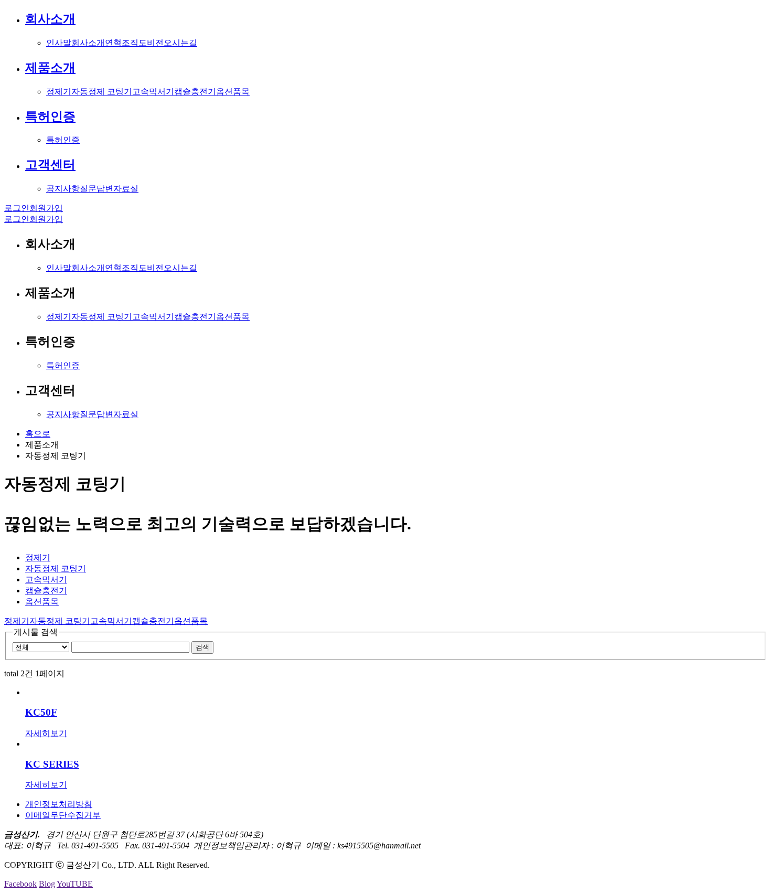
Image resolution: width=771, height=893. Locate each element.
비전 (155, 42)
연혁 (113, 42)
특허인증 (50, 116)
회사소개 (50, 19)
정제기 (58, 91)
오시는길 (180, 42)
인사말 (58, 42)
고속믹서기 (153, 91)
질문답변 (96, 188)
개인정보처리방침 (58, 804)
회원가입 (46, 208)
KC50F (41, 712)
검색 (202, 647)
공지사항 (63, 188)
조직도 (134, 42)
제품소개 (50, 68)
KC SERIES (52, 764)
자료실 (125, 188)
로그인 (16, 208)
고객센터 (50, 165)
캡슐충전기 (195, 91)
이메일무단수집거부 (63, 815)
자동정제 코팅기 (101, 91)
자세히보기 (46, 733)
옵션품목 (233, 91)
